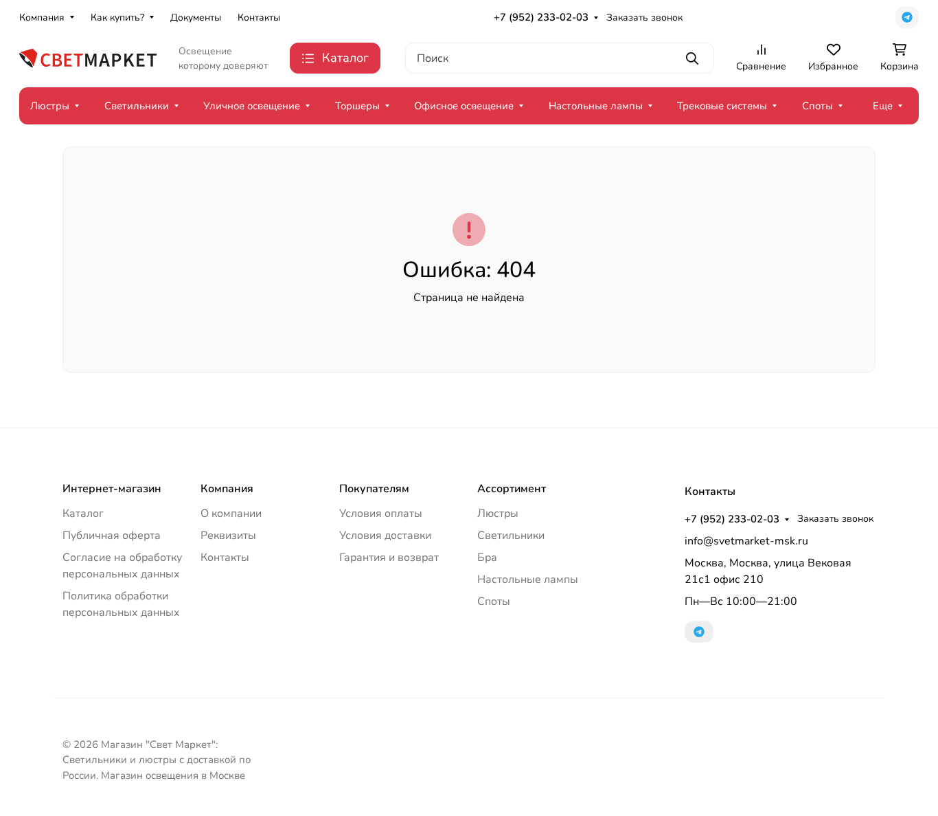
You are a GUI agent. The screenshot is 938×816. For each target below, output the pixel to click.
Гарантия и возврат (389, 557)
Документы (195, 17)
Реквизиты (228, 535)
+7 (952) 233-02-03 (541, 17)
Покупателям (374, 488)
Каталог (83, 513)
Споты (817, 106)
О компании (231, 513)
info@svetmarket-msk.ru (746, 541)
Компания (42, 17)
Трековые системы (722, 106)
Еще (883, 106)
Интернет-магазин (111, 488)
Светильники (136, 106)
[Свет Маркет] (88, 57)
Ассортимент (511, 488)
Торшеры (357, 106)
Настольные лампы (596, 106)
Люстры (49, 106)
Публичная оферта (111, 535)
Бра (487, 557)
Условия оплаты (380, 513)
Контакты (259, 17)
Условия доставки (385, 535)
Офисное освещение (464, 106)
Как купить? (117, 17)
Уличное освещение (251, 106)
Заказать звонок (644, 17)
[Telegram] (907, 17)
